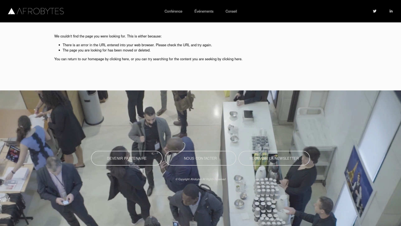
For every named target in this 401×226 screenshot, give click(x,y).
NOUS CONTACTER (200, 158)
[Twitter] (375, 11)
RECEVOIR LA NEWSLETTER (274, 158)
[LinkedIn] (391, 11)
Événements (203, 11)
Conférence (173, 11)
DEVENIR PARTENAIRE (127, 158)
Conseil (231, 11)
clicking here (119, 58)
